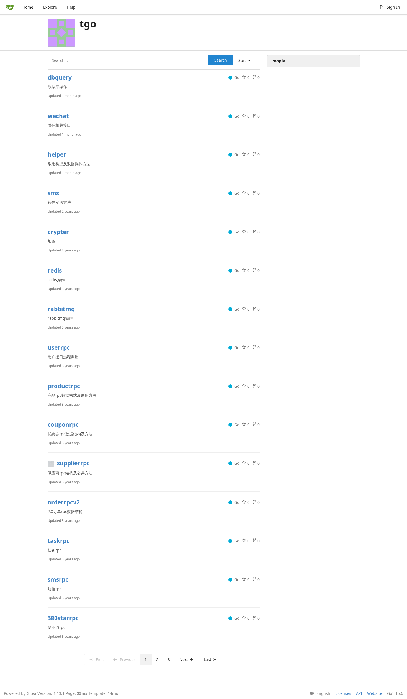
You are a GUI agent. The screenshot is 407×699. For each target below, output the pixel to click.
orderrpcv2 (64, 502)
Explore (50, 7)
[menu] (246, 60)
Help (71, 7)
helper (57, 154)
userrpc (59, 347)
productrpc (64, 386)
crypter (58, 232)
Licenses (343, 693)
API (359, 693)
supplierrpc (73, 463)
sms (53, 193)
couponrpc (63, 424)
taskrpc (58, 541)
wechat (58, 116)
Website (374, 693)
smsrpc (58, 579)
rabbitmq (61, 309)
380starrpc (63, 618)
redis (55, 270)
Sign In (393, 7)
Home (27, 7)
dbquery (60, 77)
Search (220, 60)
